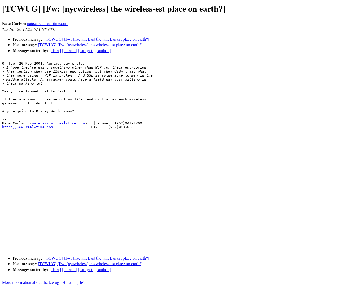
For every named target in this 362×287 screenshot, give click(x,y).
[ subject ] (86, 50)
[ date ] (55, 50)
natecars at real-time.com (47, 23)
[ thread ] (69, 50)
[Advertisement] (322, 74)
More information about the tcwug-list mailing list (43, 282)
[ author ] (103, 50)
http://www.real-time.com (27, 127)
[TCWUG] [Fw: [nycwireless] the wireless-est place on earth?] (97, 39)
